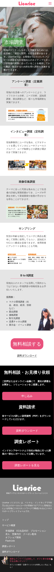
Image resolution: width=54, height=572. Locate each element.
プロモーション (38, 530)
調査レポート (8, 546)
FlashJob (10, 540)
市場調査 (9, 530)
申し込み (27, 396)
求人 (7, 534)
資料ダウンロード (27, 430)
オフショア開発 (13, 537)
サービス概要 (8, 525)
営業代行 (16, 534)
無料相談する (27, 344)
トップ (5, 519)
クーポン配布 (29, 534)
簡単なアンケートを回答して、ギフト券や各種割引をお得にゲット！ (31, 560)
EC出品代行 (22, 530)
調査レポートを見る (27, 465)
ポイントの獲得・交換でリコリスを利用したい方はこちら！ (30, 566)
